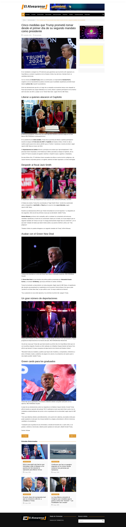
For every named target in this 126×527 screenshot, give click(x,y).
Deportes (65, 14)
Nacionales (48, 14)
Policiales (87, 14)
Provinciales (40, 14)
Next (72, 436)
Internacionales (57, 14)
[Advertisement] (91, 55)
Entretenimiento (79, 14)
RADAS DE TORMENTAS (57, 520)
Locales (33, 14)
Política (71, 14)
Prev (26, 436)
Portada (28, 14)
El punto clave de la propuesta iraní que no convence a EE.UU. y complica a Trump (34, 498)
